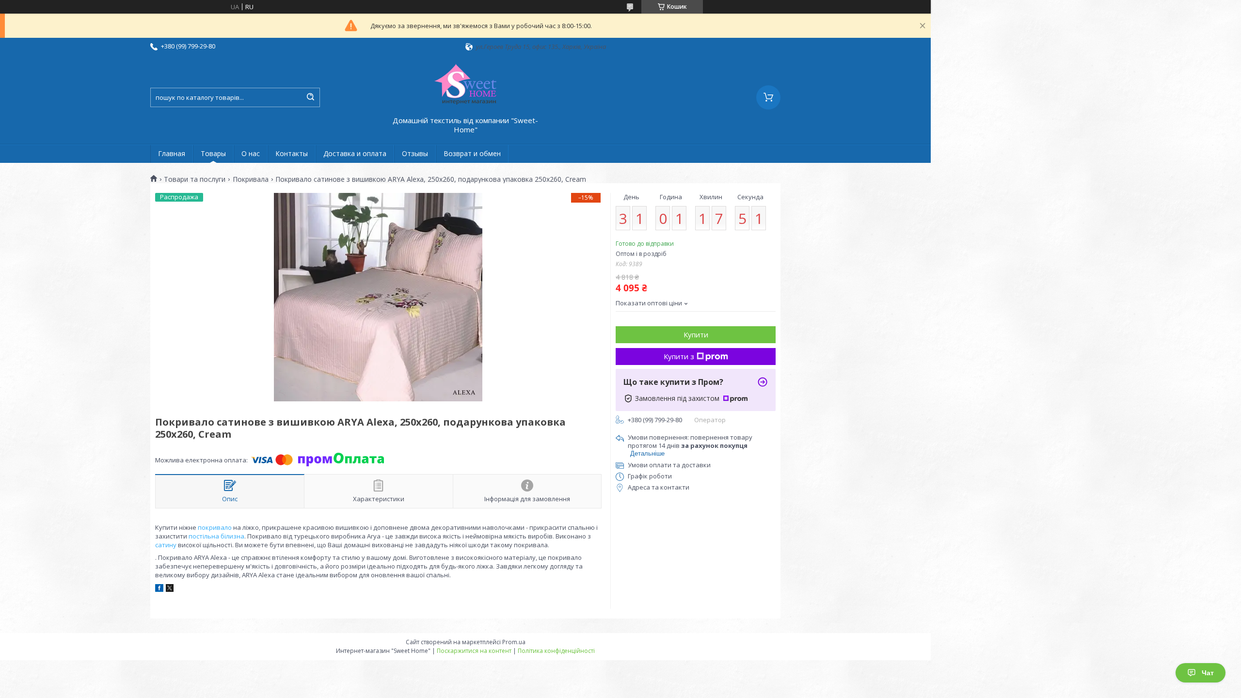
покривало (215, 527)
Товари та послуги (194, 179)
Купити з (679, 356)
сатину (165, 544)
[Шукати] (310, 97)
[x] (170, 589)
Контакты (291, 153)
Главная (171, 153)
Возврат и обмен (472, 153)
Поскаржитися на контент (474, 651)
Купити (696, 334)
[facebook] (159, 589)
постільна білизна (216, 536)
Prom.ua (513, 642)
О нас (250, 153)
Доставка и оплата (354, 153)
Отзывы (415, 153)
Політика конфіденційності (556, 651)
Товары (213, 153)
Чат (1208, 673)
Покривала (251, 179)
